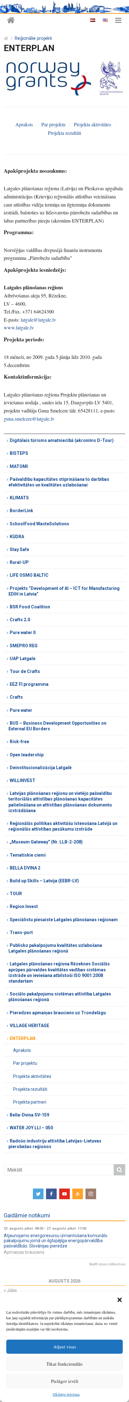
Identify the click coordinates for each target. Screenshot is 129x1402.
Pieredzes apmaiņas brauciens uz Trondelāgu (58, 1012)
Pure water (21, 710)
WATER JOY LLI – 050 (31, 1127)
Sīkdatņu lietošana (66, 1394)
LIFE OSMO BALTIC (29, 575)
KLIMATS (19, 497)
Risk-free (19, 741)
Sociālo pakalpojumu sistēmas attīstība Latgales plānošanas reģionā (59, 996)
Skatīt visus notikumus (107, 1264)
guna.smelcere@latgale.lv (29, 418)
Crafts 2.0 (20, 619)
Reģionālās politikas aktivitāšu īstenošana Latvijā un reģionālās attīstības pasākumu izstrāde (62, 826)
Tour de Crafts (25, 671)
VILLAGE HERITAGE (29, 1025)
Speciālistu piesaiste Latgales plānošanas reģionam (64, 919)
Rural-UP (19, 562)
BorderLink (21, 510)
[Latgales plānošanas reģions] (11, 20)
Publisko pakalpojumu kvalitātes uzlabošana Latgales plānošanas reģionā (55, 948)
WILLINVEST (22, 780)
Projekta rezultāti (64, 132)
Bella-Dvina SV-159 (29, 1114)
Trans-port (21, 932)
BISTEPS (19, 453)
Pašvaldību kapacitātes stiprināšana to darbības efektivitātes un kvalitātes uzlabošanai (58, 482)
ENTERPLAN (22, 1038)
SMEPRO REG (24, 645)
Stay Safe (19, 549)
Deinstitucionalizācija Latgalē (41, 767)
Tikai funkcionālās (64, 1364)
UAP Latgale (22, 658)
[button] (119, 1300)
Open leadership (27, 754)
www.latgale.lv (19, 327)
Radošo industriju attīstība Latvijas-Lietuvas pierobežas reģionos (54, 1143)
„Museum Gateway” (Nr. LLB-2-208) (46, 841)
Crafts (16, 697)
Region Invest (24, 906)
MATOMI (19, 466)
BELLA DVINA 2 (25, 867)
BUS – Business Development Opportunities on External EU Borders (57, 726)
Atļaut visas (64, 1346)
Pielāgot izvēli (64, 1381)
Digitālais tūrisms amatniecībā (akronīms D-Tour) (62, 440)
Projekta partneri (29, 1102)
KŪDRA (17, 536)
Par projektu (53, 124)
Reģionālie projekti (33, 38)
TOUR (16, 893)
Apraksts (24, 124)
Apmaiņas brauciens (24, 1252)
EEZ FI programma (29, 684)
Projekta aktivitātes (92, 124)
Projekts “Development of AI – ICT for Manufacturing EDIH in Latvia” (64, 591)
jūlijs (10, 1290)
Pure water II (23, 632)
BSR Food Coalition (30, 606)
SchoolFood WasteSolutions (39, 523)
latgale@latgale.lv (38, 319)
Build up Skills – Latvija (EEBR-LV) (44, 880)
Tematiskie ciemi (28, 855)
